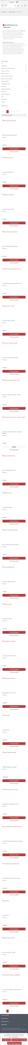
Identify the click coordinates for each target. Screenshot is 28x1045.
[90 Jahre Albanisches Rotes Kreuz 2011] (14, 275)
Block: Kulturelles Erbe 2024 (10, 135)
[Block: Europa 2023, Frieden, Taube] (14, 386)
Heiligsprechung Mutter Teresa (10, 804)
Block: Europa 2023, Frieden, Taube (11, 394)
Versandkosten (23, 1028)
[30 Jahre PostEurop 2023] (14, 573)
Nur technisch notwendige (19, 1040)
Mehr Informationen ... (14, 1037)
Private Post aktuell (5, 94)
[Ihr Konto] (21, 5)
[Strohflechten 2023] (14, 499)
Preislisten (3, 91)
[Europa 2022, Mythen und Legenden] (14, 981)
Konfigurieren (6, 1040)
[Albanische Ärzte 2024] (14, 201)
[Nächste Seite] (16, 111)
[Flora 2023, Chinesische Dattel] (14, 349)
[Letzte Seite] (19, 111)
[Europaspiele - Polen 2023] (14, 647)
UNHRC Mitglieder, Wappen (10, 767)
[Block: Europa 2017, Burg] (14, 944)
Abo (2, 96)
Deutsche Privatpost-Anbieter (8, 68)
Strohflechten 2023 (7, 507)
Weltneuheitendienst (6, 89)
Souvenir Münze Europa (6, 78)
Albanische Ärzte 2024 (8, 209)
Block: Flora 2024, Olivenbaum (10, 246)
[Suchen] (15, 5)
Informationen (5, 1021)
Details (14, 447)
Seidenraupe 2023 (7, 618)
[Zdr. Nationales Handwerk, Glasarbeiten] (14, 832)
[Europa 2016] (14, 721)
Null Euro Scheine (5, 71)
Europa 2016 (6, 730)
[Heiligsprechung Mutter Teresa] (14, 795)
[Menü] (4, 5)
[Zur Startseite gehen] (14, 2)
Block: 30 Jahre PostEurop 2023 (10, 544)
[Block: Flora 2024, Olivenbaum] (14, 238)
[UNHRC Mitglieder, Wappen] (14, 758)
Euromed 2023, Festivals (9, 320)
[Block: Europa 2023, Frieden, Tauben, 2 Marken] (14, 423)
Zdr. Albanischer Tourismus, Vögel (11, 878)
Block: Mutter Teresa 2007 (9, 693)
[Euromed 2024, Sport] (14, 163)
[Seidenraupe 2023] (14, 610)
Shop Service (4, 1018)
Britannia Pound (5, 73)
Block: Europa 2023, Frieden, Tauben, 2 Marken (12, 432)
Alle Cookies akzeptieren (14, 1043)
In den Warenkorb (14, 149)
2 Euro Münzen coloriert (6, 76)
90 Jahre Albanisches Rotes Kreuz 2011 (12, 283)
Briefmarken (4, 65)
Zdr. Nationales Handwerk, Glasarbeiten (13, 841)
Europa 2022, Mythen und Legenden (12, 989)
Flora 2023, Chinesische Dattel (10, 357)
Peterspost (3, 86)
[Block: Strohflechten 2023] (14, 462)
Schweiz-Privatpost (5, 84)
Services (3, 102)
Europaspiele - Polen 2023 (9, 656)
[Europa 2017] (14, 907)
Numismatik (4, 99)
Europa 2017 (6, 915)
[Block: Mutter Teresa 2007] (14, 684)
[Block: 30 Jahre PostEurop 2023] (14, 536)
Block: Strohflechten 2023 (9, 470)
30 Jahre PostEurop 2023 (9, 581)
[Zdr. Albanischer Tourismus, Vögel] (14, 869)
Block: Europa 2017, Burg (9, 952)
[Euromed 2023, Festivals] (14, 312)
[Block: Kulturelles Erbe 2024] (14, 126)
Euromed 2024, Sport (8, 172)
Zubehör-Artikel (4, 81)
